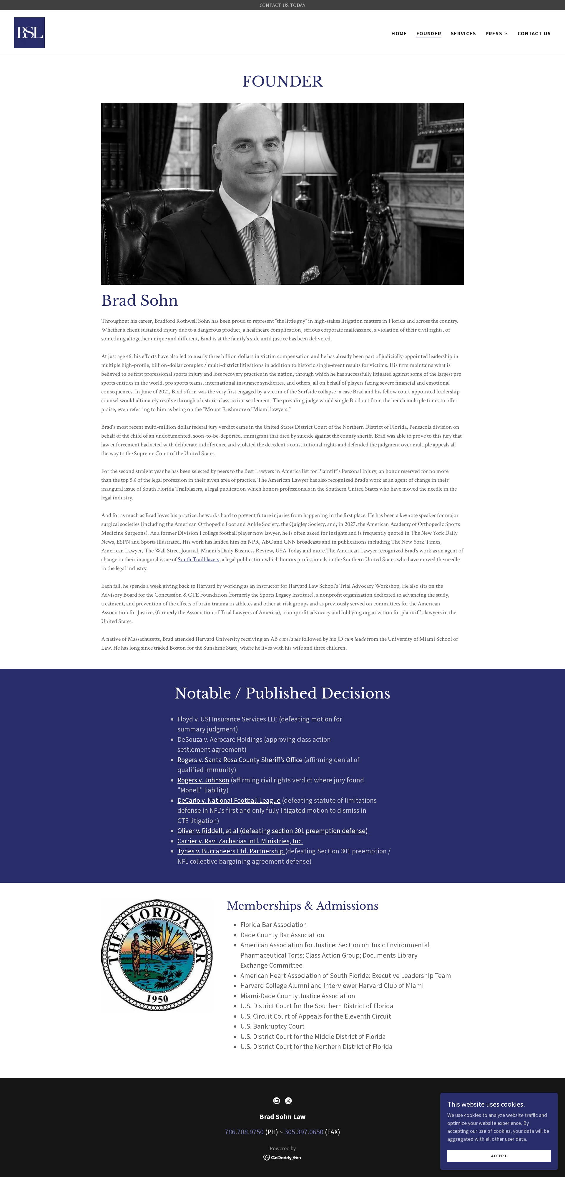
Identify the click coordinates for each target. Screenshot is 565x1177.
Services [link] (463, 33)
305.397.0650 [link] (304, 1131)
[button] (497, 33)
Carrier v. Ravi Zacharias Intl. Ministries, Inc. (240, 841)
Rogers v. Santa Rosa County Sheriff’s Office (240, 759)
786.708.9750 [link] (244, 1131)
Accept (499, 1155)
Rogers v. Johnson (203, 780)
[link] (29, 32)
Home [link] (399, 33)
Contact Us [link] (534, 33)
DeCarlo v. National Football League (228, 800)
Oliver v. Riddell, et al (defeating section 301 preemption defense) (272, 830)
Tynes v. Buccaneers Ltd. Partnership (231, 851)
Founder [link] (428, 33)
